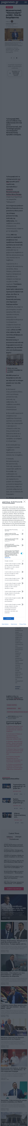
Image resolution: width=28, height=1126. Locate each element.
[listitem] (14, 530)
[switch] (22, 534)
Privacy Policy (22, 624)
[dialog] (14, 563)
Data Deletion (5, 624)
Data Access (14, 624)
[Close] (24, 502)
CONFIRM (8, 618)
